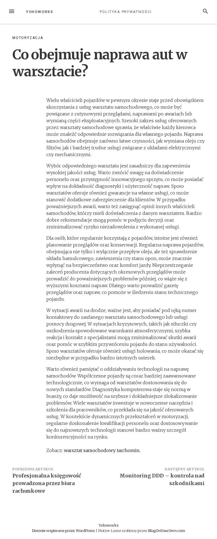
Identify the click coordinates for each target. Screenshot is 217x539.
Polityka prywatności (125, 12)
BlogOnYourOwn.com (166, 530)
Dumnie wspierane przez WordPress (64, 530)
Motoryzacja (27, 38)
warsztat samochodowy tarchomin (102, 450)
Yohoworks (39, 12)
